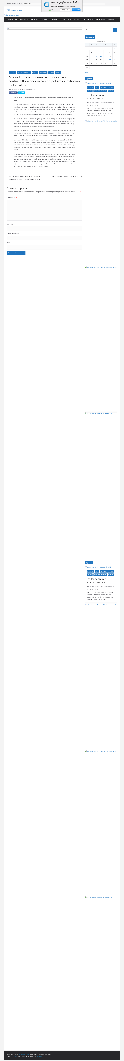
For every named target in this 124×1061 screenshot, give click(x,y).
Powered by (46, 10)
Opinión (89, 90)
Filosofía (34, 19)
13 (101, 56)
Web (8, 243)
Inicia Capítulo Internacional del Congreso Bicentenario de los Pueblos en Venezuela (24, 177)
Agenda (111, 19)
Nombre (10, 224)
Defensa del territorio (24, 72)
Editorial (87, 19)
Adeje (97, 87)
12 (96, 56)
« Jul (86, 72)
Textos (76, 19)
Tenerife (110, 90)
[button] (27, 19)
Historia (23, 19)
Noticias (58, 72)
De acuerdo (76, 9)
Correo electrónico (14, 233)
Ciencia (55, 19)
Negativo (65, 9)
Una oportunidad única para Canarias (66, 176)
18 (91, 60)
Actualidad (12, 19)
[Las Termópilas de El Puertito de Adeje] (101, 83)
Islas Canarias (43, 72)
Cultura (44, 19)
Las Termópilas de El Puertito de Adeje (97, 96)
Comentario (12, 198)
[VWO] (51, 10)
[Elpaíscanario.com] (11, 15)
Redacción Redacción (28, 89)
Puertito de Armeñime (100, 90)
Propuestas (100, 19)
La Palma (51, 72)
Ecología (34, 72)
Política (66, 19)
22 (110, 60)
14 (105, 56)
